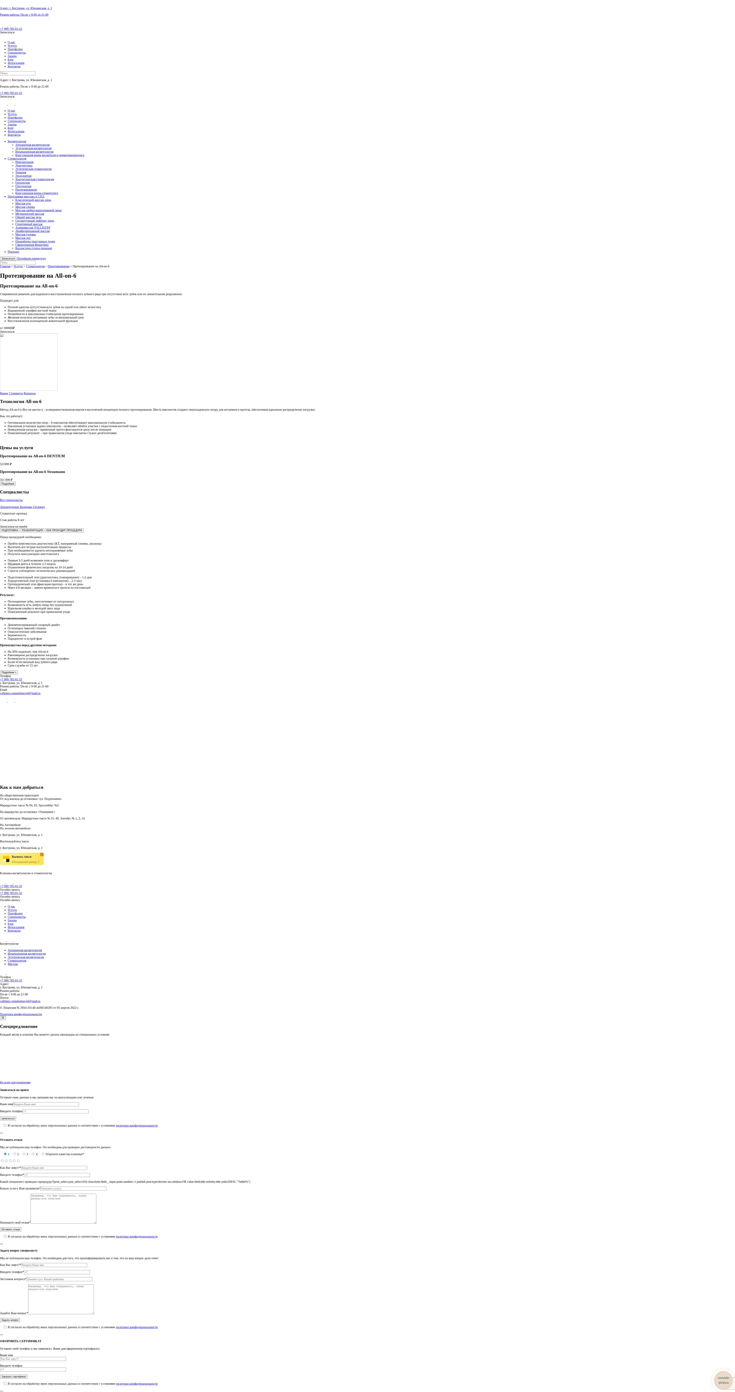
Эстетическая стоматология (33, 169)
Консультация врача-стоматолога (36, 193)
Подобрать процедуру (31, 258)
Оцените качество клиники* (65, 1154)
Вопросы (30, 393)
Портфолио (15, 49)
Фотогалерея (16, 63)
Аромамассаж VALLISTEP (32, 227)
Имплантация (24, 162)
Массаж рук (23, 203)
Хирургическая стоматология (34, 179)
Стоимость (16, 393)
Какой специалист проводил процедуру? (26, 1181)
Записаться (8, 258)
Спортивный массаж (28, 224)
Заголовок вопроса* (13, 1279)
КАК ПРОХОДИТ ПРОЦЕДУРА (64, 530)
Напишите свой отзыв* (15, 1222)
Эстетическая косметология (33, 148)
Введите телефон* (12, 1174)
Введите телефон (11, 1111)
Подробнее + (9, 672)
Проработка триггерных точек (35, 241)
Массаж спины (25, 206)
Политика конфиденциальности (21, 1014)
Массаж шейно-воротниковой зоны (38, 210)
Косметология (17, 141)
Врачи (4, 393)
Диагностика (23, 165)
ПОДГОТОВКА (10, 530)
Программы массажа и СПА (26, 196)
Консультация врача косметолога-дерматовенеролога (49, 155)
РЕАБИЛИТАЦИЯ (32, 530)
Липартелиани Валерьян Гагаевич (22, 507)
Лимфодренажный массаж (32, 231)
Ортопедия (22, 182)
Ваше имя (6, 1104)
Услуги (12, 45)
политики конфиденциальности (137, 1125)
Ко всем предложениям (15, 1082)
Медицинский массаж (29, 213)
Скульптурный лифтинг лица (34, 220)
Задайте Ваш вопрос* (14, 1313)
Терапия (20, 172)
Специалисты (17, 52)
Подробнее (8, 483)
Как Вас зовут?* (10, 1167)
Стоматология (17, 158)
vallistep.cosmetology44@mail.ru (20, 693)
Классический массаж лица (33, 200)
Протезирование (26, 189)
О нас (11, 42)
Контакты (14, 66)
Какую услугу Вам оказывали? (20, 1188)
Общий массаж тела (28, 217)
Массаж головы (25, 234)
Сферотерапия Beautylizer (32, 244)
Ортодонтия (23, 186)
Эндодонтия (23, 175)
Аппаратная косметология (32, 144)
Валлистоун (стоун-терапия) (33, 248)
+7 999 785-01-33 (11, 28)
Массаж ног (23, 238)
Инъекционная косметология (34, 151)
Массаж (13, 964)
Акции (12, 56)
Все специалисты (11, 500)
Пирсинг (13, 251)
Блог (11, 59)
